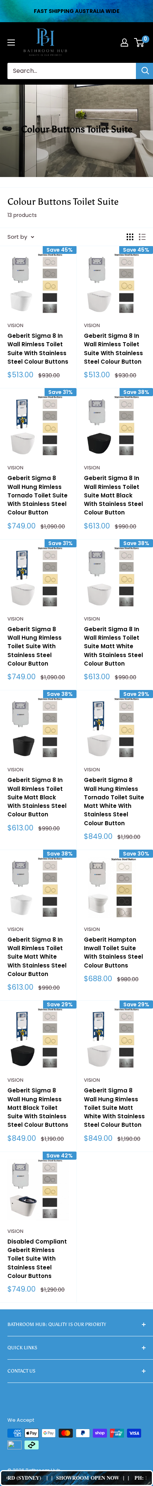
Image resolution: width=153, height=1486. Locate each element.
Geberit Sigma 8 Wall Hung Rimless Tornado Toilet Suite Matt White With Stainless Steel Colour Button (114, 801)
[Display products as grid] (130, 237)
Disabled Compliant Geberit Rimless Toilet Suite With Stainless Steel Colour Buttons (37, 1259)
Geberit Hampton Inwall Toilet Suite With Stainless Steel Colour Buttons (113, 952)
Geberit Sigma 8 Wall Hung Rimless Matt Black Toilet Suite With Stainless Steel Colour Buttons (37, 1108)
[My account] (124, 42)
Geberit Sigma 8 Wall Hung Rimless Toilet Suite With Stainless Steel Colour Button (34, 646)
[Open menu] (11, 42)
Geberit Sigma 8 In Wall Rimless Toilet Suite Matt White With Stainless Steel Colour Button (113, 646)
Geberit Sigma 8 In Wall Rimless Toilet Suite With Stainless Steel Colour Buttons (37, 348)
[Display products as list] (142, 237)
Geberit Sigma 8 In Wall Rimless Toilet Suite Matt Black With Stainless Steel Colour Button (113, 495)
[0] (139, 42)
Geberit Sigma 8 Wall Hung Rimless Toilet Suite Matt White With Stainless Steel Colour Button (114, 1108)
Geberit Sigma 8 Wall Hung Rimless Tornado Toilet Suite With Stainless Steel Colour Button (37, 495)
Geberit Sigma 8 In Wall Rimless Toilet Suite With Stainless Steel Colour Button (113, 348)
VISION (15, 325)
